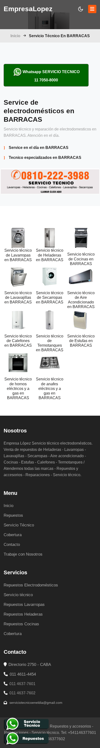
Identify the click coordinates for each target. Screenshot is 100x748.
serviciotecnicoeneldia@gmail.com (35, 703)
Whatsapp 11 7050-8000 (51, 76)
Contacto (12, 544)
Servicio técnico (18, 595)
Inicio (15, 36)
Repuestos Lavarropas (24, 604)
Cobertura (13, 535)
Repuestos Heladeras (23, 614)
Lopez (28, 9)
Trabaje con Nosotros (23, 554)
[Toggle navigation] (92, 9)
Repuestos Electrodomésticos (31, 585)
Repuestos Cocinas (21, 624)
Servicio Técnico (19, 525)
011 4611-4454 (22, 674)
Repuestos (13, 515)
